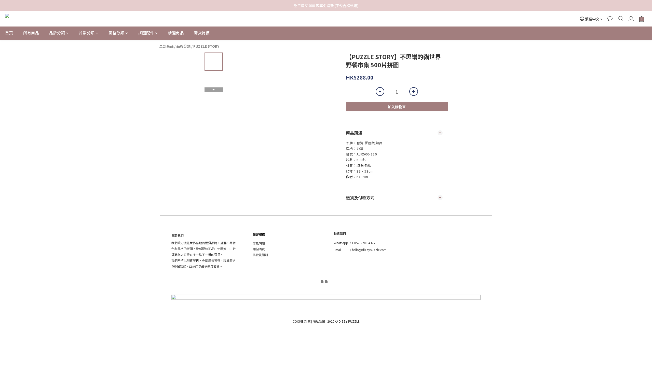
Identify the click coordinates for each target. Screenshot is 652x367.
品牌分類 (57, 32)
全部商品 (166, 46)
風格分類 (116, 32)
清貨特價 (202, 32)
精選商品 (176, 32)
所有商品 (31, 32)
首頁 (9, 32)
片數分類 (87, 32)
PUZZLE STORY (206, 46)
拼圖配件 (146, 32)
